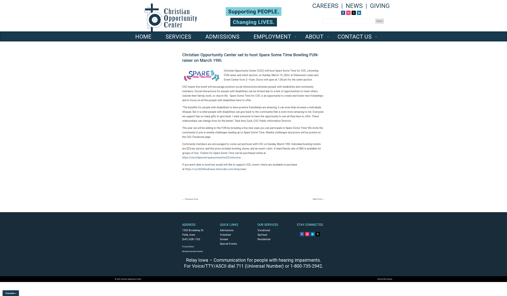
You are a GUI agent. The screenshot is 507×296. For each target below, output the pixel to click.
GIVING (380, 5)
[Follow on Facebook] (343, 13)
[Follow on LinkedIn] (359, 13)
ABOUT (314, 38)
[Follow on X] (354, 13)
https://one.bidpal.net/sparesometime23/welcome (211, 157)
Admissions (226, 230)
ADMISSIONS (222, 38)
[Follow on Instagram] (348, 13)
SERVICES (178, 38)
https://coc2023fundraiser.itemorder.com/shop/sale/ (216, 169)
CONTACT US (355, 38)
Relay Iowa (197, 260)
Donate (224, 239)
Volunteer (225, 234)
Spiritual (262, 234)
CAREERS (325, 5)
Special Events (228, 243)
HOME (143, 38)
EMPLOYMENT (272, 38)
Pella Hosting (387, 279)
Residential (263, 239)
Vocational (263, 230)
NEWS (354, 5)
